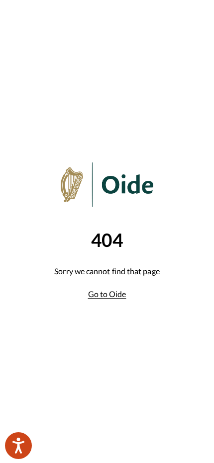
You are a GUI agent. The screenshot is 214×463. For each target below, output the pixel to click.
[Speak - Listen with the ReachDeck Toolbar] (18, 445)
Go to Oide (107, 294)
